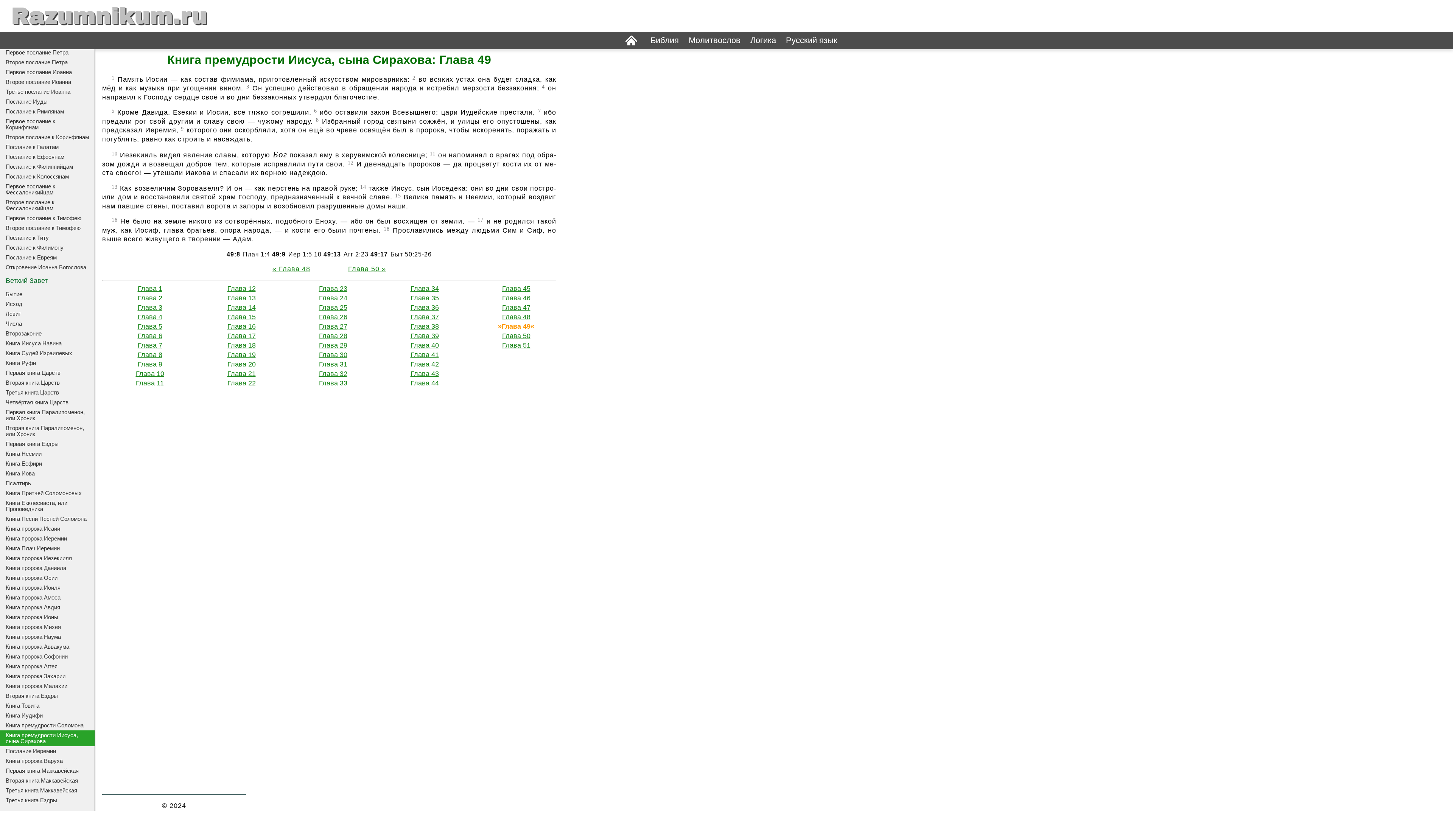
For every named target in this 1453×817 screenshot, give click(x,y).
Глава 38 (425, 326)
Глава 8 (150, 355)
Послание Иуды (27, 102)
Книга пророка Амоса (33, 598)
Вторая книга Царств (33, 383)
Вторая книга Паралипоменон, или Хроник (45, 431)
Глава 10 (150, 373)
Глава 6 (150, 336)
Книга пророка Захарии (35, 676)
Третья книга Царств (32, 393)
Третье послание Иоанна (38, 92)
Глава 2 (150, 298)
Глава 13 (241, 298)
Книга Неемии (24, 454)
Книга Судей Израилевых (39, 353)
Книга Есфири (24, 464)
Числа (14, 324)
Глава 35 (425, 298)
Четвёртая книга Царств (37, 402)
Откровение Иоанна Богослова (46, 267)
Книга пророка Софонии (37, 657)
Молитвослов (715, 40)
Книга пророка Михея (33, 627)
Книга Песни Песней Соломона (46, 519)
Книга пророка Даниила (36, 568)
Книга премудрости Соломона (45, 725)
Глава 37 (425, 317)
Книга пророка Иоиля (33, 588)
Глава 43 (425, 373)
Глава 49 (516, 326)
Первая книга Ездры (32, 444)
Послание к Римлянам (35, 112)
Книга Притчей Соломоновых (44, 493)
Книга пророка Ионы (32, 617)
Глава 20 (241, 364)
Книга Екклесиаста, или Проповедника (36, 506)
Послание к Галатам (32, 147)
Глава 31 (333, 364)
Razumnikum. (109, 16)
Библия (664, 40)
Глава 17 (241, 336)
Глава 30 (333, 355)
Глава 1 (150, 288)
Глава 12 (241, 288)
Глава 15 (241, 317)
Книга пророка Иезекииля (39, 558)
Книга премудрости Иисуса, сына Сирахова (42, 738)
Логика (763, 40)
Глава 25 (333, 307)
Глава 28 (333, 336)
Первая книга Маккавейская (42, 771)
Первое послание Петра (37, 53)
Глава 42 (425, 364)
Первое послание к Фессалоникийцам (30, 189)
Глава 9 (150, 364)
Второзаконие (24, 334)
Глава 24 (333, 298)
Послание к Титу (27, 238)
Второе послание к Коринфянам (47, 137)
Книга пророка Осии (32, 578)
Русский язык (811, 40)
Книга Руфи (21, 363)
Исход (14, 304)
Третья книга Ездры (31, 800)
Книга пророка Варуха (34, 761)
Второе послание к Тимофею (43, 228)
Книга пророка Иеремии (36, 539)
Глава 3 (150, 307)
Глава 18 (241, 345)
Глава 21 (241, 373)
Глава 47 (516, 307)
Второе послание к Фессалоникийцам (30, 205)
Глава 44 (425, 383)
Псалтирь (18, 483)
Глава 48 (294, 269)
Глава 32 (333, 373)
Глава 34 (425, 288)
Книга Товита (22, 706)
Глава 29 (333, 345)
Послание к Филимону (35, 248)
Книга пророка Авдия (33, 607)
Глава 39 (425, 336)
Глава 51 (516, 345)
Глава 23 (333, 288)
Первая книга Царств (33, 373)
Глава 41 (425, 355)
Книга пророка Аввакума (37, 647)
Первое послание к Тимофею (43, 218)
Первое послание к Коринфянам (30, 124)
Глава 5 (150, 326)
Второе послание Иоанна (38, 82)
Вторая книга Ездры (32, 696)
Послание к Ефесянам (35, 157)
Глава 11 (150, 383)
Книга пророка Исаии (33, 529)
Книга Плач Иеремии (33, 548)
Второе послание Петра (37, 62)
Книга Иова (20, 474)
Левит (13, 314)
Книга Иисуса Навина (34, 343)
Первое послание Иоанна (39, 72)
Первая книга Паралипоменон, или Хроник (45, 415)
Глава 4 (150, 317)
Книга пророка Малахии (36, 686)
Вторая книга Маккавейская (42, 781)
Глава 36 (425, 307)
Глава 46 (516, 298)
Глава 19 (241, 355)
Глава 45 (516, 288)
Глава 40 (425, 345)
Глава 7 (150, 345)
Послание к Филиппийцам (39, 167)
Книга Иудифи (24, 716)
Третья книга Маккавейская (41, 790)
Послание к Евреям (31, 258)
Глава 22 (241, 383)
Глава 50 (364, 269)
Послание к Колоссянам (37, 177)
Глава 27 (333, 326)
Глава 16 (241, 326)
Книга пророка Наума (33, 637)
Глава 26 (333, 317)
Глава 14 (241, 307)
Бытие (14, 294)
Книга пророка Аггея (32, 666)
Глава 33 (333, 383)
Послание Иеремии (31, 751)
